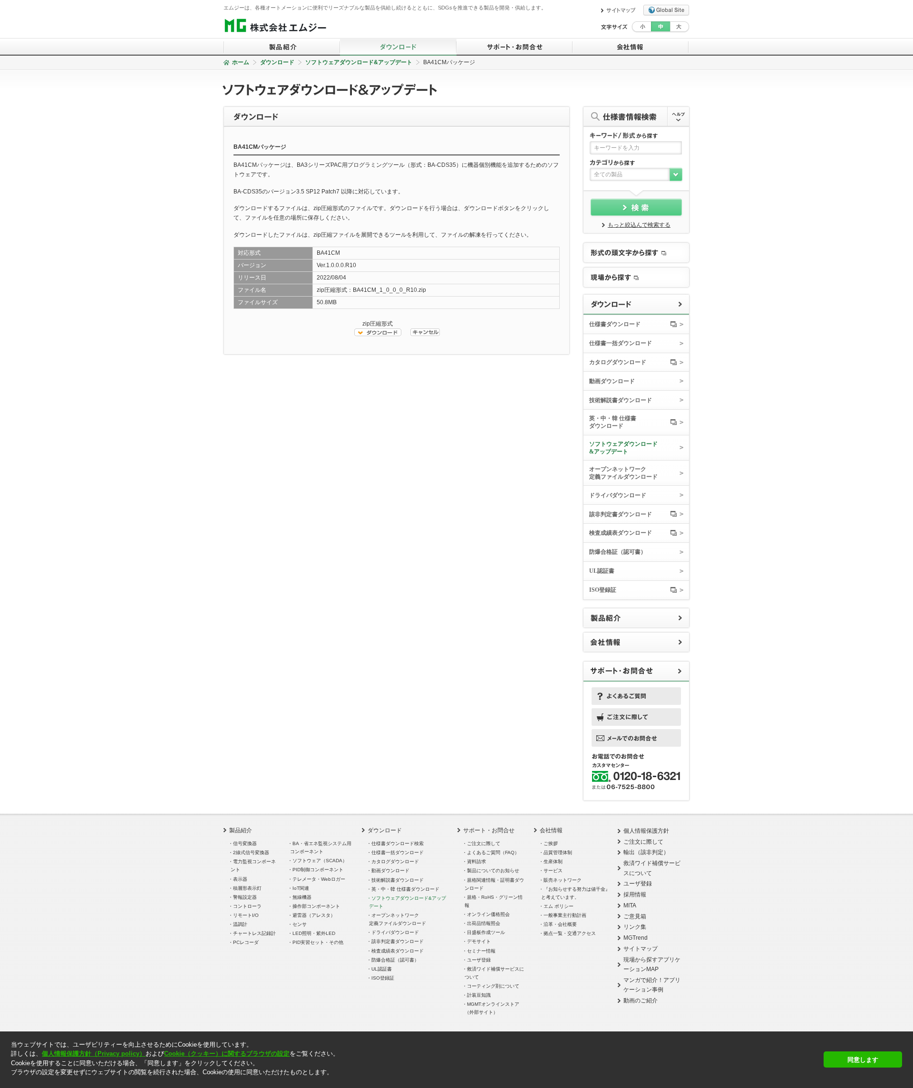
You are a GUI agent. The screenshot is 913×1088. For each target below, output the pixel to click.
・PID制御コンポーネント (316, 869)
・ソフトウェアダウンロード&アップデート (407, 902)
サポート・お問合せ (489, 830)
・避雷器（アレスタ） (312, 915)
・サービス (552, 870)
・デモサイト (478, 941)
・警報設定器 (244, 897)
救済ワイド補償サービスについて (651, 868)
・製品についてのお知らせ (492, 870)
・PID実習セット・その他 (316, 942)
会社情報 (551, 830)
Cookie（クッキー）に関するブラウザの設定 (227, 1053)
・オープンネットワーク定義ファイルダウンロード (397, 919)
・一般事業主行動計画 (563, 915)
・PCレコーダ (245, 942)
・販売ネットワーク (561, 880)
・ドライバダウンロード (394, 932)
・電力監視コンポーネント (253, 865)
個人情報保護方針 (646, 831)
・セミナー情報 (480, 950)
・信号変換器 (244, 843)
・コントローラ (246, 906)
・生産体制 (552, 861)
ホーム (240, 62)
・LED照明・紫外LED (312, 933)
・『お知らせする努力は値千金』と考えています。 (575, 893)
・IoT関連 (299, 888)
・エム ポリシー (557, 906)
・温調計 (239, 924)
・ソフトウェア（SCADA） (318, 860)
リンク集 (634, 927)
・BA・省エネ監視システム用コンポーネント (320, 847)
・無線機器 (300, 897)
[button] (12, 1080)
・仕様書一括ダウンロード (396, 852)
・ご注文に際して (482, 843)
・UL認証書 (380, 969)
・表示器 (239, 879)
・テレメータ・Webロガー (317, 879)
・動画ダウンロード (389, 870)
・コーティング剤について (492, 986)
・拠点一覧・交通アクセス (568, 933)
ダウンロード (277, 62)
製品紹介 (240, 830)
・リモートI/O (245, 915)
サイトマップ (640, 948)
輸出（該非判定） (646, 852)
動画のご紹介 (640, 1000)
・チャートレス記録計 (253, 933)
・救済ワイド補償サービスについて (494, 973)
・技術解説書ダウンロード (396, 880)
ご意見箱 (634, 916)
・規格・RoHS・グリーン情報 (494, 901)
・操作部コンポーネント (315, 906)
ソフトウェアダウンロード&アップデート (358, 62)
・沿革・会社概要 (559, 924)
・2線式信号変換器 (250, 852)
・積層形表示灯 (246, 888)
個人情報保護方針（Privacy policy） (94, 1053)
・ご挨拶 (549, 843)
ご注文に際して (643, 841)
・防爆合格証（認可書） (394, 960)
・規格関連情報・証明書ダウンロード (494, 884)
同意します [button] (862, 1059)
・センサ (298, 924)
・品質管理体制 (556, 852)
